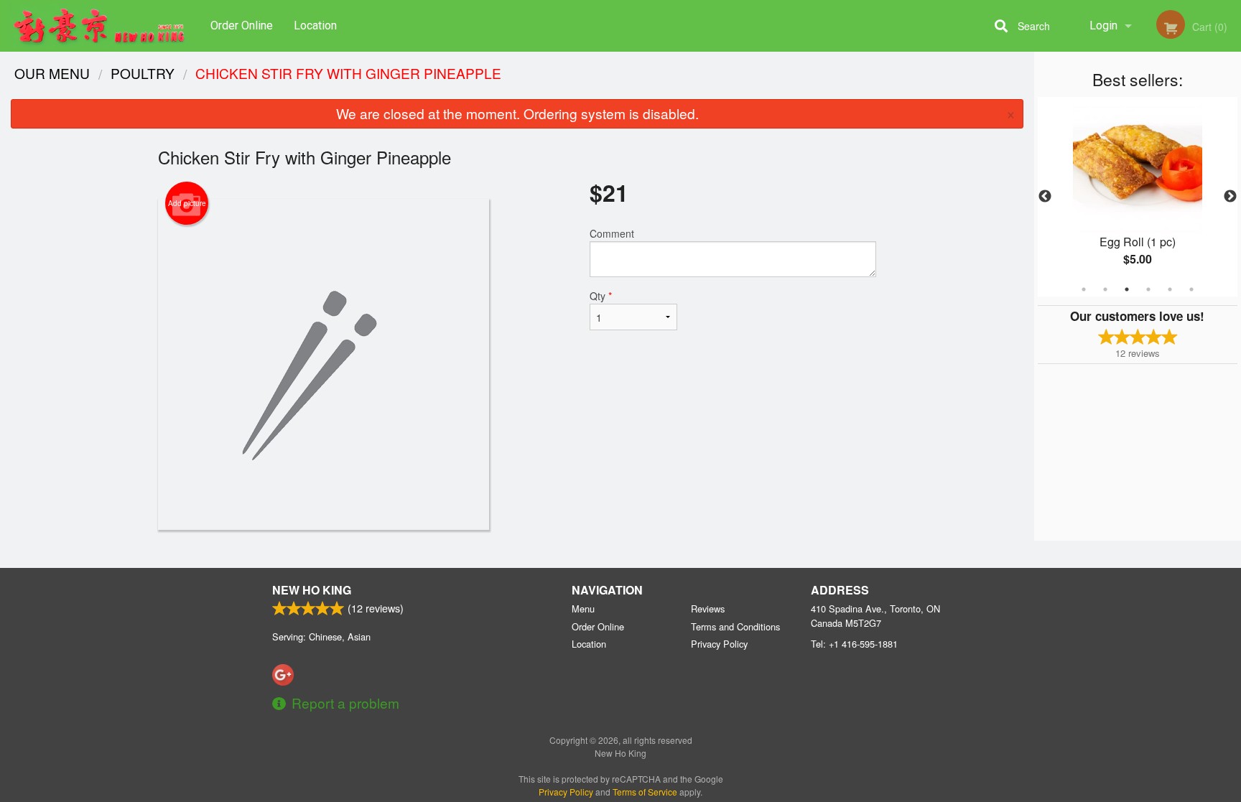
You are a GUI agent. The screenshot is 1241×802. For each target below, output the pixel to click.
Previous (1045, 197)
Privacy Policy (719, 644)
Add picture (187, 203)
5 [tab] (1170, 289)
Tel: (854, 644)
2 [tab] (1105, 289)
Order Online (241, 25)
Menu (583, 608)
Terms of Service (645, 791)
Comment (612, 233)
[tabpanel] (1137, 197)
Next (1230, 197)
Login (1103, 25)
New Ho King (311, 590)
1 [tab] (1084, 289)
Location (315, 25)
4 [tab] (1148, 289)
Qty (601, 296)
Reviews (708, 608)
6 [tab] (1191, 289)
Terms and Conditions (735, 626)
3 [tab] (1127, 289)
